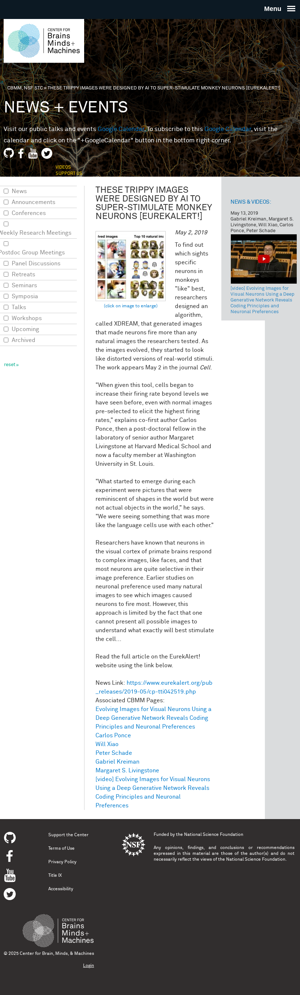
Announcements (33, 202)
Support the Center (68, 835)
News (19, 191)
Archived (23, 340)
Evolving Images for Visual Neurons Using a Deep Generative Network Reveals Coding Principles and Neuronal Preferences (153, 718)
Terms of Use (61, 848)
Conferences (29, 213)
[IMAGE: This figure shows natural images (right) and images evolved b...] (130, 270)
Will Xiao (107, 744)
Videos (63, 167)
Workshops (27, 318)
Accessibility (60, 889)
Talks (19, 307)
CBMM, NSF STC (25, 88)
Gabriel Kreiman (117, 762)
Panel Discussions (36, 263)
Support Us (69, 174)
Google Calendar (121, 129)
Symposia (25, 296)
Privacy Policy (62, 862)
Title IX (55, 875)
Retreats (23, 274)
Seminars (24, 285)
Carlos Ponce (113, 735)
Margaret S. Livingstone (127, 770)
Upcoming (25, 329)
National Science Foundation (213, 835)
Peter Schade (113, 753)
